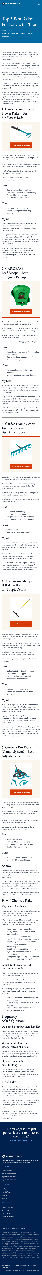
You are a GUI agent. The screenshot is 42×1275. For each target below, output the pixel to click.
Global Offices (6, 1192)
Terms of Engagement (23, 1271)
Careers (4, 1195)
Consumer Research (8, 1216)
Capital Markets (7, 1170)
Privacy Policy (8, 1271)
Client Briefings (6, 1213)
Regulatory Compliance (9, 1180)
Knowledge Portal (7, 1207)
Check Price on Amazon (21, 145)
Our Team (5, 1189)
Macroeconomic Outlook (9, 1173)
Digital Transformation (9, 1177)
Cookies (36, 1271)
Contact (4, 1198)
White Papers (6, 1210)
